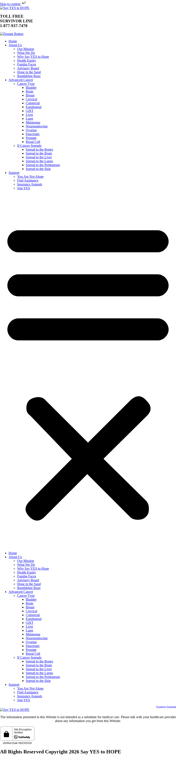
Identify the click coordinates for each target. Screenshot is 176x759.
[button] (88, 371)
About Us (15, 45)
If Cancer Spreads (29, 145)
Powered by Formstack (166, 706)
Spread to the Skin (38, 169)
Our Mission (25, 49)
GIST (29, 111)
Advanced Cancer (21, 80)
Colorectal (33, 103)
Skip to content (10, 4)
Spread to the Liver (39, 157)
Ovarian (31, 130)
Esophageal (33, 107)
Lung (29, 118)
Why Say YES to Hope (33, 56)
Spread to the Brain (39, 153)
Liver (29, 114)
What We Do (26, 53)
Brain (29, 91)
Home (13, 41)
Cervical (31, 99)
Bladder (31, 87)
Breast (30, 95)
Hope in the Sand (29, 72)
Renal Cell (33, 142)
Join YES (23, 188)
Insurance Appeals (29, 184)
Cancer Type (26, 84)
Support (14, 172)
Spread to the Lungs (39, 161)
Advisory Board (28, 68)
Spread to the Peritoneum (43, 165)
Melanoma (33, 122)
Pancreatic (33, 134)
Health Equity (26, 60)
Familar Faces (26, 64)
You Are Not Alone (30, 176)
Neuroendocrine (37, 126)
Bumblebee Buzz (29, 76)
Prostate (31, 138)
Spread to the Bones (39, 149)
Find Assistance (27, 180)
